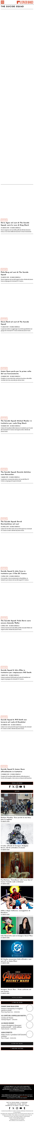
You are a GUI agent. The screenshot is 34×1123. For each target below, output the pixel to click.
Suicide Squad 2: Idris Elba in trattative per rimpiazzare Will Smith (16, 671)
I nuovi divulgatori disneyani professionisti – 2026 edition (11, 1026)
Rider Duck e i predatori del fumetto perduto (13, 1035)
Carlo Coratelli (16, 228)
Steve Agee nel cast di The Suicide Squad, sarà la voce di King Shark (15, 224)
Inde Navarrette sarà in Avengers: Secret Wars (17, 935)
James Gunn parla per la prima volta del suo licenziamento (16, 373)
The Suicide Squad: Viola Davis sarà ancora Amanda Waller (16, 622)
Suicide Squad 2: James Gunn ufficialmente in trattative (13, 770)
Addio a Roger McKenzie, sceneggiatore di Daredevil (15, 911)
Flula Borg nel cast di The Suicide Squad (14, 274)
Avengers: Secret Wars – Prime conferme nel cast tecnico (16, 990)
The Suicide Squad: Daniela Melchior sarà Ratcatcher (16, 473)
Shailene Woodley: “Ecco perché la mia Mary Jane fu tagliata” (16, 818)
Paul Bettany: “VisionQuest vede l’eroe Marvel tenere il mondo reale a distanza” (16, 881)
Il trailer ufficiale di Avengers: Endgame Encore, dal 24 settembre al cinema (14, 846)
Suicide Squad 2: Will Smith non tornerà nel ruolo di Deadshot (14, 721)
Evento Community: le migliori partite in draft (12, 1009)
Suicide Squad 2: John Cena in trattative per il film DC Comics (14, 572)
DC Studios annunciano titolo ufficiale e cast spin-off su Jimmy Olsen (16, 960)
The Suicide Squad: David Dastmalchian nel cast (11, 523)
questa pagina (23, 1096)
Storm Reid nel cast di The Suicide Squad (15, 323)
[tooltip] (9, 786)
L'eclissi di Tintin (7, 1018)
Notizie (4, 220)
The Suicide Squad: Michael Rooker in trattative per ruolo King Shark (16, 422)
